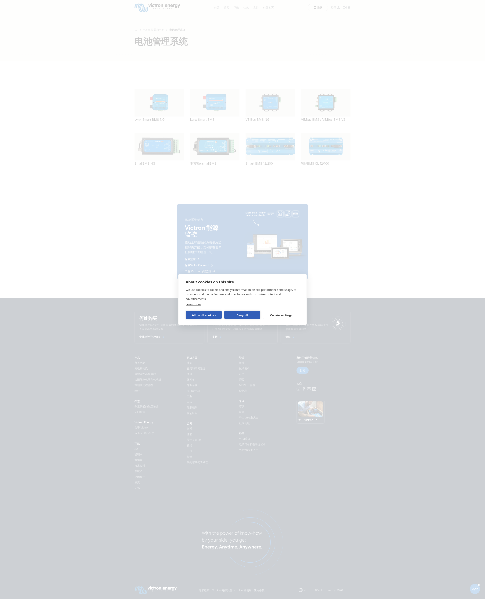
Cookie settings (281, 315)
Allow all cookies (204, 315)
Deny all (242, 315)
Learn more (193, 304)
